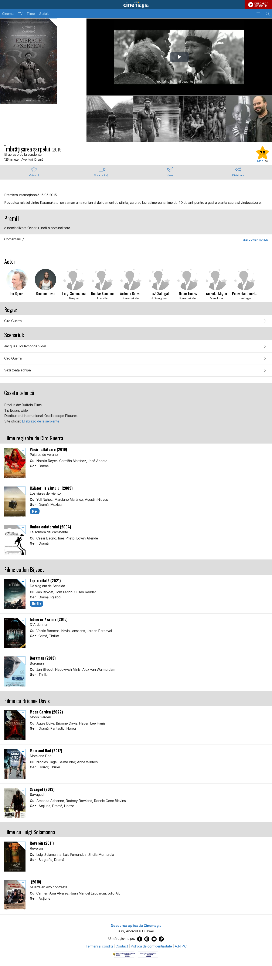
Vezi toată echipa (17, 370)
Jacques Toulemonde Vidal (25, 346)
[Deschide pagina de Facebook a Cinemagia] (139, 939)
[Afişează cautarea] (267, 13)
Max (34, 511)
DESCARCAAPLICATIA (261, 5)
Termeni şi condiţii (99, 946)
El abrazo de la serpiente (40, 421)
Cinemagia (136, 4)
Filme (31, 13)
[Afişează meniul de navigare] (258, 13)
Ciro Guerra (13, 321)
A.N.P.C (181, 946)
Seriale (44, 13)
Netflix (36, 603)
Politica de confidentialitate (151, 946)
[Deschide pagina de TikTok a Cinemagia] (161, 939)
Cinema (8, 13)
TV (20, 13)
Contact (122, 946)
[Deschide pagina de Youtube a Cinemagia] (154, 939)
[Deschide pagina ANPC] (124, 954)
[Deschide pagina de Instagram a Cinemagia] (146, 939)
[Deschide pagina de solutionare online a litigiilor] (148, 954)
